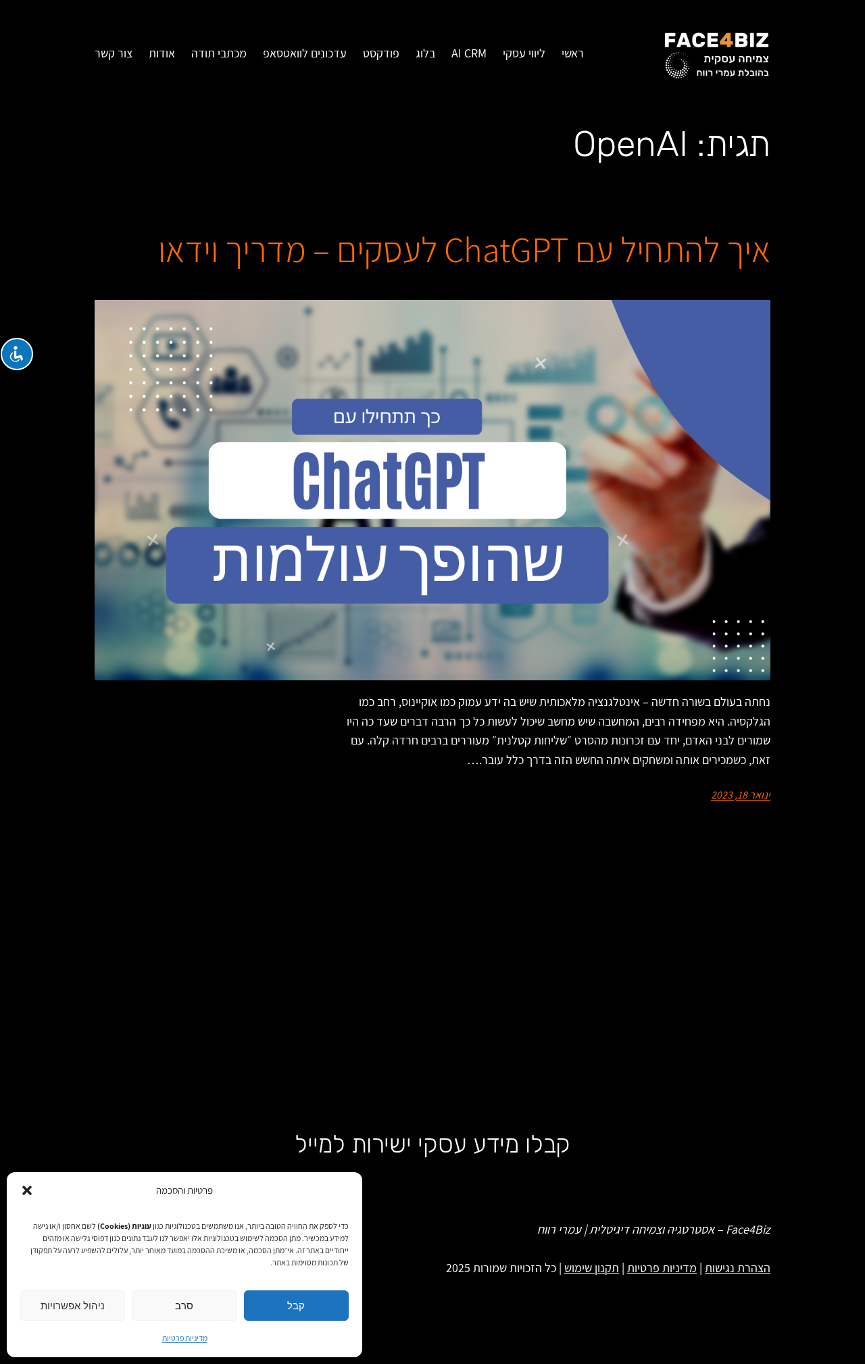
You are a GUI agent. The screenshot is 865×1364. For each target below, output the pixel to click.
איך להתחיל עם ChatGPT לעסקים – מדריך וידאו (464, 250)
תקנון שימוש (591, 1267)
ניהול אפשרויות (73, 1305)
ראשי (573, 53)
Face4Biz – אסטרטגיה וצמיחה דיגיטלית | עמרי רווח (653, 1229)
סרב (184, 1305)
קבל (296, 1305)
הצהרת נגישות (737, 1267)
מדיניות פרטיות (184, 1338)
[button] (27, 1190)
